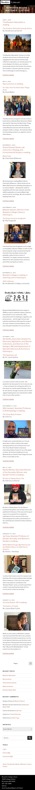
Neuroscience (7, 679)
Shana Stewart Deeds (9, 683)
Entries (6, 753)
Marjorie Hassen (8, 686)
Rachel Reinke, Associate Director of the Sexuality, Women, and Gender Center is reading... (17, 472)
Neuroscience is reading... (13, 84)
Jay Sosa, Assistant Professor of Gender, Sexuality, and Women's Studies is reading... (16, 538)
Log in (5, 749)
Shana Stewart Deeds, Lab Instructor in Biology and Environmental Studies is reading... (17, 149)
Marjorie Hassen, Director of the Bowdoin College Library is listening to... (16, 212)
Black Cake (7, 156)
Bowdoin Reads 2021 (9, 690)
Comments (8, 756)
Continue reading (8, 75)
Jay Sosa (19, 710)
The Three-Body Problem (12, 414)
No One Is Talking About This (13, 478)
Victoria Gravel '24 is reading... (15, 602)
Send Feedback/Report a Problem (12, 788)
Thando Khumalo (15, 714)
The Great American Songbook (14, 218)
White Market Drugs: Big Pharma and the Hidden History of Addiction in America (16, 547)
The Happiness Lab (10, 355)
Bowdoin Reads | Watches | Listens (17, 9)
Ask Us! (4, 786)
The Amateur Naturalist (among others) (17, 28)
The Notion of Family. (10, 606)
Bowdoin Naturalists (9, 675)
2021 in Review (8, 281)
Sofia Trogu (15, 718)
